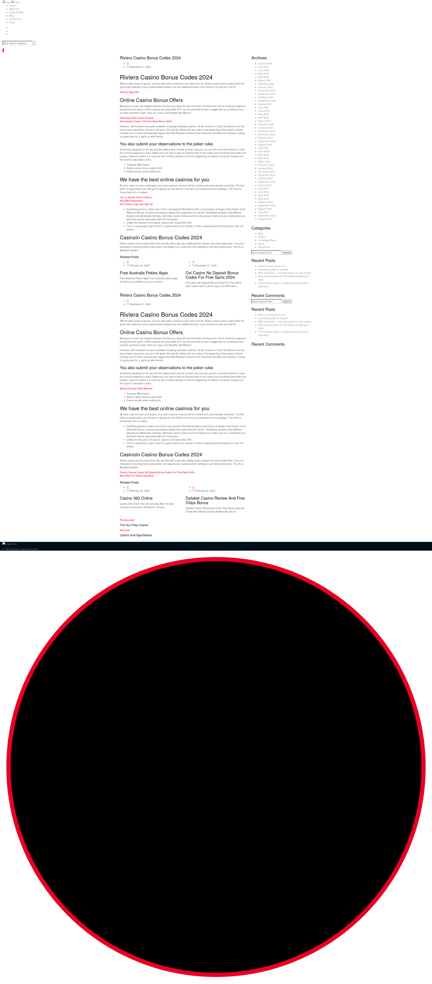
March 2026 (264, 80)
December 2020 (266, 215)
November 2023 (266, 175)
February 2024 (266, 164)
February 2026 (266, 83)
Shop (12, 22)
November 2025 (266, 93)
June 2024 (263, 151)
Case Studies (16, 12)
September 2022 (267, 205)
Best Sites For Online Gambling (136, 475)
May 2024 (263, 154)
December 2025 (266, 90)
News (261, 243)
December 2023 (266, 171)
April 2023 (263, 198)
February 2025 (266, 124)
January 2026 (265, 87)
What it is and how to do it (272, 266)
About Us (14, 8)
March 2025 (264, 121)
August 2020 (265, 219)
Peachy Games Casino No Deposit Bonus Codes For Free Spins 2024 (157, 472)
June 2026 (263, 70)
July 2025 (263, 107)
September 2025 (267, 100)
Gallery (262, 236)
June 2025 (263, 110)
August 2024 (265, 144)
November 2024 (266, 134)
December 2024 (266, 131)
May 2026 (263, 73)
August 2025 (265, 104)
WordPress (264, 247)
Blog (11, 15)
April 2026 (263, 77)
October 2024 (265, 137)
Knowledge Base (267, 240)
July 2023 (263, 188)
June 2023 (263, 192)
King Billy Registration (131, 200)
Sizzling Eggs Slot (129, 92)
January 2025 (265, 127)
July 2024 (263, 148)
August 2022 (265, 208)
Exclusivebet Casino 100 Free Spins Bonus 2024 (146, 121)
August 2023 (265, 185)
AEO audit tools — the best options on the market (284, 272)
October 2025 (265, 97)
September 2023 (267, 181)
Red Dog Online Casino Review (136, 117)
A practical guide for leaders (273, 269)
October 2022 (265, 202)
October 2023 (265, 178)
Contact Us (15, 19)
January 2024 (265, 168)
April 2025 (263, 117)
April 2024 (263, 158)
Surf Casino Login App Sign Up (136, 204)
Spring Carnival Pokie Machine (136, 388)
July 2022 (263, 212)
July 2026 (263, 66)
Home (12, 5)
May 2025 (263, 114)
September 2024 (267, 141)
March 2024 (264, 161)
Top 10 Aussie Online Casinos (136, 197)
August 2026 (265, 63)
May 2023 (263, 195)
